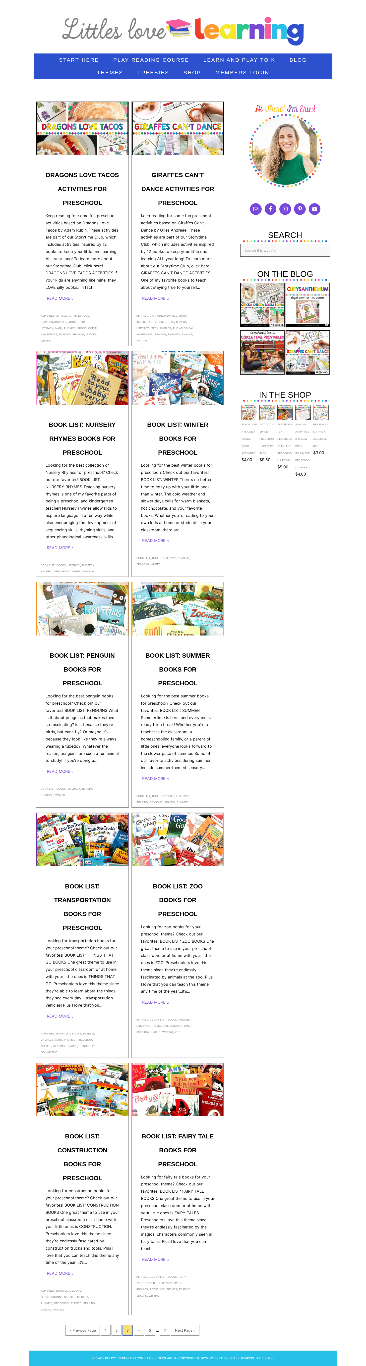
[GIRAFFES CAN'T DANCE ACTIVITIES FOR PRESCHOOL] (308, 353)
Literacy (47, 328)
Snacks (91, 334)
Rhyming (78, 334)
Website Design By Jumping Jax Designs (242, 1358)
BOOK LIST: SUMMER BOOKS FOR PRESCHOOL (177, 669)
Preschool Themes (67, 571)
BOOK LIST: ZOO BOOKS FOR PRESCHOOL (178, 900)
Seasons (142, 564)
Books (73, 322)
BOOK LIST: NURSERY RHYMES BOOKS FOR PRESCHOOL (82, 438)
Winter (156, 564)
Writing (46, 340)
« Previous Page (82, 1330)
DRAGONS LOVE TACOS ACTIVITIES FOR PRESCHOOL (82, 188)
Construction (51, 1297)
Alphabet (47, 315)
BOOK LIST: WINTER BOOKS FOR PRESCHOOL (177, 438)
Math (58, 328)
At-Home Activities (69, 315)
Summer (182, 802)
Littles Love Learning (183, 28)
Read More (58, 298)
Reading (64, 334)
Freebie (168, 796)
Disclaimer (167, 1358)
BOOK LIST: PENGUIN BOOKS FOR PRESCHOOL (82, 669)
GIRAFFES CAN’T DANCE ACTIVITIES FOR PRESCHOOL (177, 188)
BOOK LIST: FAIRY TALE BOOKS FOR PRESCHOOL (178, 1150)
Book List (48, 565)
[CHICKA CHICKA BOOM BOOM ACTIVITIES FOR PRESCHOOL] (262, 306)
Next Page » (185, 1330)
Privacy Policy (104, 1358)
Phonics (69, 328)
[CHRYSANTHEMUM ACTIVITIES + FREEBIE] (308, 306)
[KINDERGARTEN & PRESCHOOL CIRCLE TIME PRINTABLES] (262, 353)
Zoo (178, 1032)
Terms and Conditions (137, 1358)
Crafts (85, 322)
